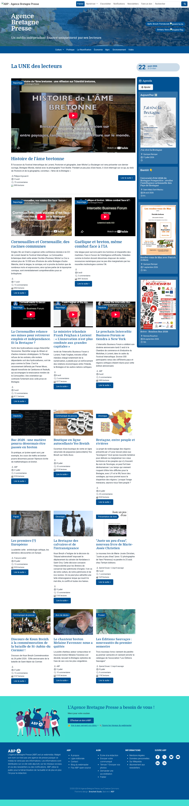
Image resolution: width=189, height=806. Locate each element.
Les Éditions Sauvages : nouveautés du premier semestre (114, 642)
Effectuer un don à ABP (80, 720)
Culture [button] (58, 49)
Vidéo (131, 49)
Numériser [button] (91, 4)
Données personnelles (139, 758)
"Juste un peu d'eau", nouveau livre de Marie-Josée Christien (114, 544)
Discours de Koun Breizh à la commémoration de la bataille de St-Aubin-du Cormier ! (30, 644)
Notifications (119, 4)
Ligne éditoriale (77, 758)
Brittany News (163, 29)
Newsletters (133, 4)
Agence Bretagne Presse (90, 789)
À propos (75, 755)
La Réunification (84, 49)
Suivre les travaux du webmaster (117, 725)
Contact (74, 761)
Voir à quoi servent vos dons (84, 725)
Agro (107, 49)
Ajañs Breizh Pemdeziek (158, 24)
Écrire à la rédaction (109, 755)
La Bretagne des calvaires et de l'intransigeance (66, 544)
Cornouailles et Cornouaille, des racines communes (40, 244)
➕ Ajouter (145, 87)
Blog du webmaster (79, 764)
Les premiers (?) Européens (23, 542)
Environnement (119, 49)
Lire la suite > (127, 178)
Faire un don (146, 4)
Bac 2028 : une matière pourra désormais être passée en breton (28, 443)
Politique (70, 49)
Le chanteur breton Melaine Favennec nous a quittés (73, 642)
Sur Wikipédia (135, 761)
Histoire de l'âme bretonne (37, 158)
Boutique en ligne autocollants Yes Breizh (71, 441)
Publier (80, 4)
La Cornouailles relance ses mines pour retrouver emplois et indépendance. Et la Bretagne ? (31, 337)
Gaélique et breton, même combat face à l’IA (98, 244)
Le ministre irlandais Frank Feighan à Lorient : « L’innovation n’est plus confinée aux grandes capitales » (73, 339)
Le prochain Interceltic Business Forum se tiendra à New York (114, 335)
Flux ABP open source (81, 768)
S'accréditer (105, 4)
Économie (98, 49)
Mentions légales (137, 755)
